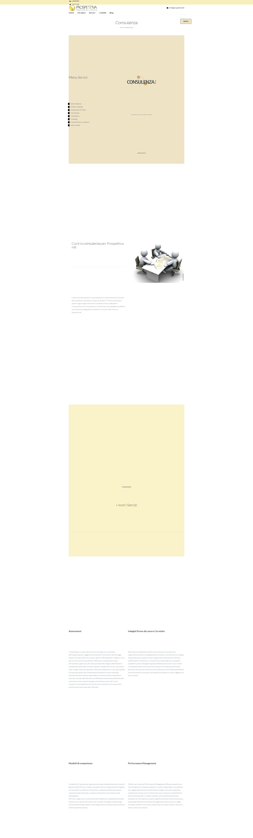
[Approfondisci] (141, 157)
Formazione (75, 113)
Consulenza (75, 116)
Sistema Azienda (77, 107)
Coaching (74, 119)
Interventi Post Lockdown (80, 122)
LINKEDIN (75, 1)
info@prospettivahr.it (176, 8)
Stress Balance (76, 104)
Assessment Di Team (78, 110)
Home (121, 27)
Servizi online (75, 125)
